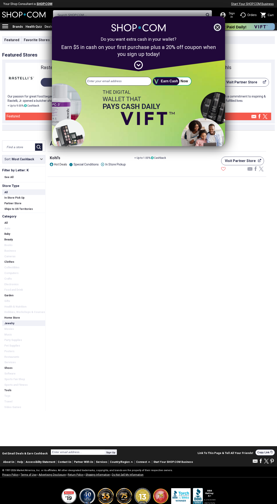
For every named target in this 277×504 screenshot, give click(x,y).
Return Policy (76, 474)
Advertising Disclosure (52, 474)
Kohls (225, 67)
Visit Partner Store (238, 83)
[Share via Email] (253, 118)
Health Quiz (34, 26)
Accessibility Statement (40, 461)
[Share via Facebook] (259, 116)
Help (20, 461)
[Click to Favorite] (223, 169)
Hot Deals (60, 164)
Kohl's (55, 158)
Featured (11, 40)
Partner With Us (83, 461)
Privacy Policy (10, 474)
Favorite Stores (37, 40)
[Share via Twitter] (265, 117)
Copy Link (265, 452)
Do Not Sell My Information (127, 474)
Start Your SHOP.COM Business (252, 3)
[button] (122, 462)
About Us (8, 461)
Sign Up (110, 452)
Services (101, 461)
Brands (18, 26)
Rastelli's (50, 67)
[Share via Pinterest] (272, 461)
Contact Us (64, 461)
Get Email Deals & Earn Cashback (25, 453)
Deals (49, 26)
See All (8, 177)
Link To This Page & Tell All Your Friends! (225, 453)
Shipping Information (97, 474)
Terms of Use (29, 474)
